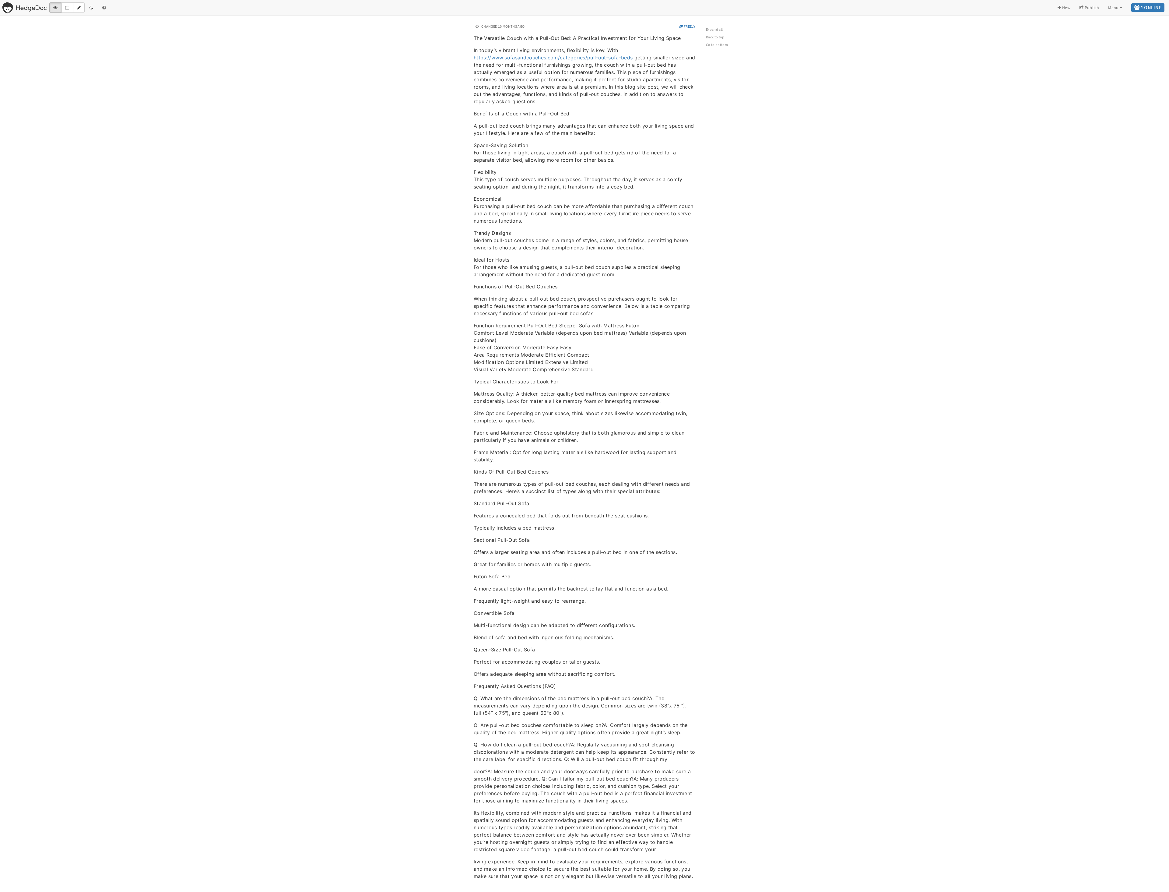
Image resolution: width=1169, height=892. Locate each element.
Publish (1091, 7)
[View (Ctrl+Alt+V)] (55, 7)
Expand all (714, 29)
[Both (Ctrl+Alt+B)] (67, 7)
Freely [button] (689, 26)
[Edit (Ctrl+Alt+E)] (79, 7)
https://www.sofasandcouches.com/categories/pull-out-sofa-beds (553, 58)
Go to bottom (717, 44)
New (1065, 7)
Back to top (715, 37)
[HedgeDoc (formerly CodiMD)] (24, 7)
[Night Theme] (91, 7)
